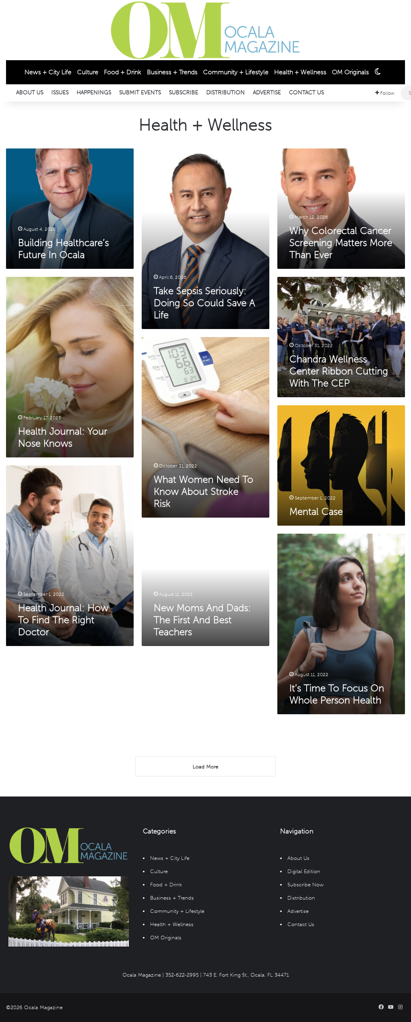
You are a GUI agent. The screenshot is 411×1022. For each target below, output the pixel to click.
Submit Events (140, 92)
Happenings (94, 92)
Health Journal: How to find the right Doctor (63, 620)
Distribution (225, 92)
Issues (60, 92)
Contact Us (306, 92)
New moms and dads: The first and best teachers (202, 620)
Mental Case (316, 511)
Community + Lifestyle (236, 72)
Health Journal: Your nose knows (62, 437)
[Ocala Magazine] (205, 30)
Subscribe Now (305, 885)
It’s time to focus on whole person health (336, 694)
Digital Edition (303, 871)
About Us (29, 92)
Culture (87, 72)
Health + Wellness (300, 72)
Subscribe (183, 92)
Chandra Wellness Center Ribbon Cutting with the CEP (338, 371)
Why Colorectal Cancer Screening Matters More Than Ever (340, 242)
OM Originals (350, 72)
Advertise (267, 92)
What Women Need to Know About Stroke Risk (203, 491)
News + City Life (47, 72)
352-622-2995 (182, 975)
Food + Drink (122, 72)
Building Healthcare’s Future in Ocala (63, 248)
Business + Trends (172, 72)
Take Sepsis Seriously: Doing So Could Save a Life (204, 303)
